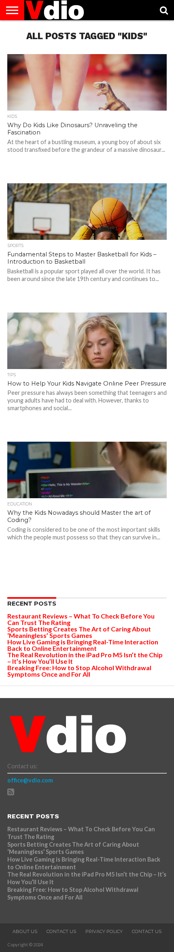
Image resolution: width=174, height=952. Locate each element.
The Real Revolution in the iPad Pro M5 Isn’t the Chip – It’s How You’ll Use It (85, 658)
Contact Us (61, 931)
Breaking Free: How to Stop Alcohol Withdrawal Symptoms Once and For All (79, 671)
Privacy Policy (104, 931)
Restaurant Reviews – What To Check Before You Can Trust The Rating (81, 619)
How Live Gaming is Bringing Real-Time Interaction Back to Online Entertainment (82, 645)
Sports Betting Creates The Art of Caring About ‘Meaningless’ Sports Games (79, 632)
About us (25, 931)
